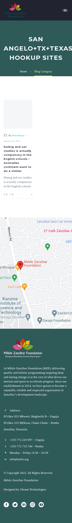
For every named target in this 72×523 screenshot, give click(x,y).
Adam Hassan (18, 135)
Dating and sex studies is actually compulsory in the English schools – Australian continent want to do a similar (18, 159)
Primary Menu (65, 10)
